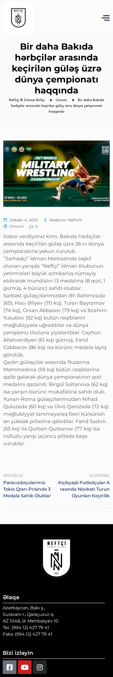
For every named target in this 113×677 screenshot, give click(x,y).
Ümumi (16, 226)
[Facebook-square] (9, 667)
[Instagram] (40, 667)
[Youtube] (25, 667)
